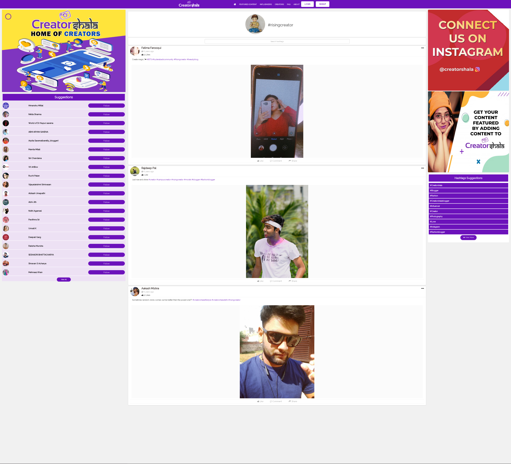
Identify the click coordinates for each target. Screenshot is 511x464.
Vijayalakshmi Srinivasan (39, 184)
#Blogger (434, 190)
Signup (322, 4)
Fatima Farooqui (151, 47)
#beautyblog (192, 59)
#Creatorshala (436, 185)
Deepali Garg (34, 237)
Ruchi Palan (34, 176)
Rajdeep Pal (148, 168)
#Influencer (435, 206)
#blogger (196, 180)
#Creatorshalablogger (439, 201)
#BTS (149, 59)
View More (469, 237)
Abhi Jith (32, 202)
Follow (107, 106)
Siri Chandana (35, 158)
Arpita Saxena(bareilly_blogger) (43, 140)
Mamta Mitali (34, 149)
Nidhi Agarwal (35, 211)
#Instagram (435, 227)
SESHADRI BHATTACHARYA (41, 255)
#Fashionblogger (437, 232)
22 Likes (146, 295)
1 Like (145, 175)
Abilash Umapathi (36, 193)
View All (64, 279)
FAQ (288, 4)
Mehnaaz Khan (35, 272)
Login (307, 4)
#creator (152, 180)
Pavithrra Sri (34, 219)
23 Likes (146, 55)
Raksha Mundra (35, 246)
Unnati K (32, 228)
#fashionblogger (208, 180)
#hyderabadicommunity (162, 59)
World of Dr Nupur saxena (40, 123)
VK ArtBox (33, 167)
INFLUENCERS (266, 4)
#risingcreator (177, 180)
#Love (433, 222)
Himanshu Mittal (35, 105)
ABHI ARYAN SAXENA (38, 132)
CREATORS (279, 4)
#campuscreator (163, 180)
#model (187, 180)
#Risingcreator (180, 59)
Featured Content (248, 4)
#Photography (436, 216)
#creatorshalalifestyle (202, 300)
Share (294, 161)
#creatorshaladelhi (220, 300)
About (297, 4)
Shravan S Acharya (37, 263)
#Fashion (434, 196)
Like (261, 161)
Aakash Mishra (150, 288)
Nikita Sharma (34, 114)
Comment (277, 161)
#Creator (434, 211)
